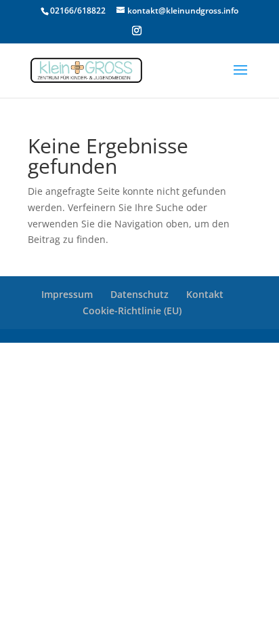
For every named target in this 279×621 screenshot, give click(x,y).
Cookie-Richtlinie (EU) (132, 310)
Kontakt (204, 294)
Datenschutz (139, 294)
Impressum (67, 294)
